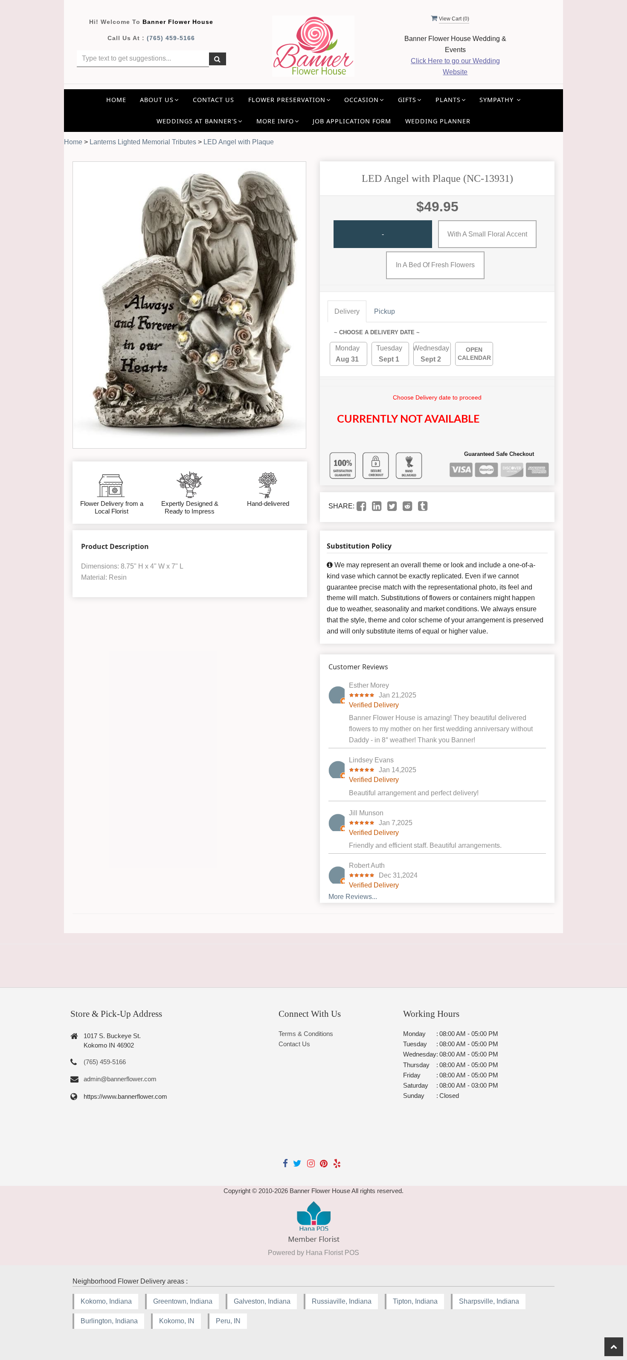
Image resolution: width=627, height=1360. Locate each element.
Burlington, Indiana (109, 1321)
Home (116, 100)
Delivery (347, 311)
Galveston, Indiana (262, 1301)
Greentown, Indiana (182, 1301)
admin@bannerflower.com (120, 1079)
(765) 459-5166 (171, 38)
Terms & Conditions (306, 1033)
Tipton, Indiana (415, 1301)
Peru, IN (228, 1321)
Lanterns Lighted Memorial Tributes (143, 142)
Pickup (384, 311)
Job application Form (352, 121)
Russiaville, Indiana (342, 1301)
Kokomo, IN (176, 1321)
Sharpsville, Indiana (489, 1301)
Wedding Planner (437, 121)
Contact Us (213, 100)
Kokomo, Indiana (106, 1301)
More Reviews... (352, 896)
